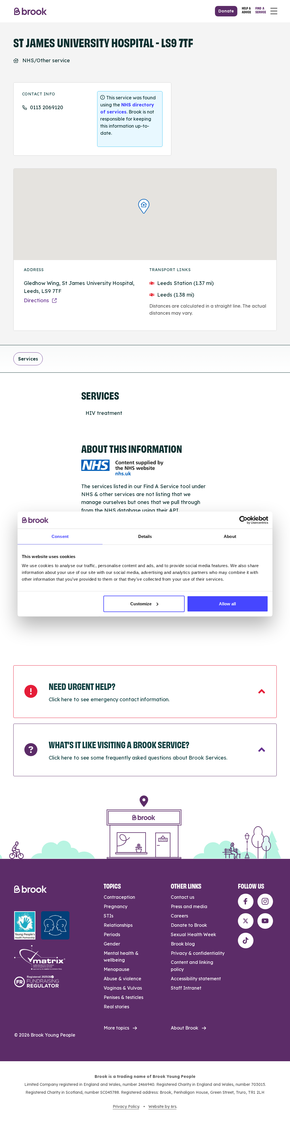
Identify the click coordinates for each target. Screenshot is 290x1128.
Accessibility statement (196, 978)
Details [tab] (145, 536)
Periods (112, 934)
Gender (112, 944)
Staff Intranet (186, 988)
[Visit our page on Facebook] (245, 901)
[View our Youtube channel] (265, 921)
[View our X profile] (245, 921)
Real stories (116, 1006)
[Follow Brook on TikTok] (245, 940)
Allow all (227, 603)
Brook (30, 11)
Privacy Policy (126, 1106)
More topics (116, 1028)
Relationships (118, 925)
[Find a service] (260, 11)
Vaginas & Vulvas (123, 988)
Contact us (182, 897)
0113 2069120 (46, 107)
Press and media (189, 906)
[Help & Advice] (246, 11)
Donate (226, 11)
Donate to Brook (189, 925)
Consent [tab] (60, 536)
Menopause (116, 969)
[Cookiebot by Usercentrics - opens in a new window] (243, 520)
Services (28, 359)
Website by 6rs (162, 1106)
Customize (141, 603)
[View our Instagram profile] (265, 901)
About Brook (184, 1028)
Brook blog (183, 944)
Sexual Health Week (193, 934)
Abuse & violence (122, 978)
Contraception (119, 897)
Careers (179, 916)
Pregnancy (115, 906)
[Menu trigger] (273, 11)
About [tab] (230, 536)
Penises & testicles (123, 997)
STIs (108, 916)
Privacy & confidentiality (198, 953)
